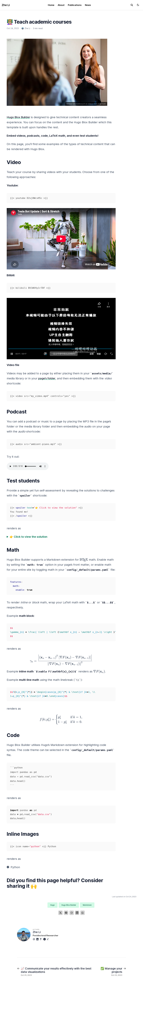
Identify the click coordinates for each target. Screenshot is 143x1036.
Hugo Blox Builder (18, 117)
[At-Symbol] (34, 939)
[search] (132, 5)
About (61, 5)
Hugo (52, 905)
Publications (75, 5)
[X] (60, 913)
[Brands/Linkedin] (38, 939)
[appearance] (138, 5)
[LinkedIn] (77, 913)
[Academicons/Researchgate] (49, 939)
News (88, 5)
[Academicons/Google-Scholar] (41, 939)
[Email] (71, 913)
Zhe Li (6, 5)
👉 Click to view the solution (28, 536)
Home (51, 5)
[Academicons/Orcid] (45, 939)
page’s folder (46, 378)
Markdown (87, 905)
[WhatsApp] (82, 913)
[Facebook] (66, 913)
